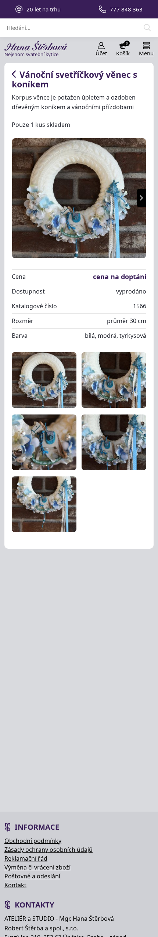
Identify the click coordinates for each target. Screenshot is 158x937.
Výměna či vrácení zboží (37, 867)
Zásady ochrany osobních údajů (48, 850)
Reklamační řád (25, 858)
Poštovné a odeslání (32, 876)
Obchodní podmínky (32, 841)
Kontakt (15, 885)
